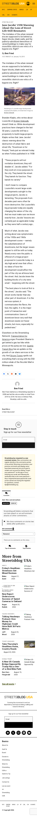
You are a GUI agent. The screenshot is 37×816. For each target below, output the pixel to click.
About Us (5, 745)
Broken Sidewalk (9, 112)
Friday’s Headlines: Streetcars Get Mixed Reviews (11, 570)
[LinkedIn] (24, 733)
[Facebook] (8, 733)
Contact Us (5, 782)
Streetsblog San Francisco (9, 586)
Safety (4, 565)
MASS (22, 9)
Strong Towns (16, 355)
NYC (3, 9)
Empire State (12, 9)
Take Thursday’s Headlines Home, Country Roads (10, 646)
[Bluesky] (29, 733)
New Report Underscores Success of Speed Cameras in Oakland (12, 598)
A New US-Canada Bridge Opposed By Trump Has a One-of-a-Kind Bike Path (11, 665)
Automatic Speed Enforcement (7, 591)
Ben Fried (9, 53)
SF (31, 9)
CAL (3, 15)
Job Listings (6, 778)
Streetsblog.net (7, 22)
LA (27, 9)
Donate (14, 15)
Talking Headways (8, 614)
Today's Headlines (8, 641)
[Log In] (28, 3)
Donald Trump (7, 659)
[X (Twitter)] (13, 733)
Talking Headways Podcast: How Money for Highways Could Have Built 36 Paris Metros (11, 622)
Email (5, 440)
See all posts (8, 684)
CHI (8, 15)
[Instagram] (18, 733)
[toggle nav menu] (33, 3)
